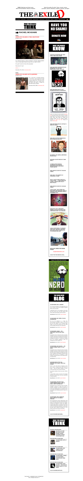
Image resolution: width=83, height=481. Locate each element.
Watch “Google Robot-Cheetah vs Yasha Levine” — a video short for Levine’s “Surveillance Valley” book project (58, 181)
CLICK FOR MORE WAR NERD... (56, 414)
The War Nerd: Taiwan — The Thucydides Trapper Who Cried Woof (57, 332)
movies (17, 35)
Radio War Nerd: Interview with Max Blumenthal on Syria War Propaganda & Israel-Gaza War (58, 68)
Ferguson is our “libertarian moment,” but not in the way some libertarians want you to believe (57, 209)
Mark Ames (23, 19)
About (52, 19)
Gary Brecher (52, 314)
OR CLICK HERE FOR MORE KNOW (57, 249)
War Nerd (18, 19)
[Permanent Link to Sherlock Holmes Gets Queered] (22, 83)
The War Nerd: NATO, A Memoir (56, 304)
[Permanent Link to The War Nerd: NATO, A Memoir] (53, 442)
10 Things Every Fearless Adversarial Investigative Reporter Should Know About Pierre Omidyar (57, 165)
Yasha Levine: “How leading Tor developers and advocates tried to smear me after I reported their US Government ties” (58, 191)
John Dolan (42, 19)
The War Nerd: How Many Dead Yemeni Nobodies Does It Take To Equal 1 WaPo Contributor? (57, 382)
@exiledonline (62, 19)
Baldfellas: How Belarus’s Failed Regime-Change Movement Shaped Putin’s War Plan (60, 433)
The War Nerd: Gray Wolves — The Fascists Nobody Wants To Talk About (57, 347)
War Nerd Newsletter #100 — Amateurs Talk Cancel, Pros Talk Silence (57, 363)
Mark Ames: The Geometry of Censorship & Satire (56, 176)
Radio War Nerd (59, 119)
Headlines (48, 19)
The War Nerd (60, 438)
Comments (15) (41, 85)
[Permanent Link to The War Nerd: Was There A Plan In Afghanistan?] (53, 450)
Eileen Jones (35, 19)
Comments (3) (62, 410)
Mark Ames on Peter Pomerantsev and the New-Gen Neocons (58, 139)
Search (56, 19)
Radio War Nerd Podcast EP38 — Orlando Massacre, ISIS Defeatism (58, 90)
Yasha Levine (29, 19)
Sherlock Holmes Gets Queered (26, 74)
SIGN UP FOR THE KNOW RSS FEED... (57, 254)
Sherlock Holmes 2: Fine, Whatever (27, 37)
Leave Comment (63, 314)
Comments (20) (28, 69)
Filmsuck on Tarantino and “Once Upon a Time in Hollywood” (57, 55)
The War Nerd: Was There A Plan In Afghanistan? (60, 449)
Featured (52, 429)
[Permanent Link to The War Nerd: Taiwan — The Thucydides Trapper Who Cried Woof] (53, 457)
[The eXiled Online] (42, 18)
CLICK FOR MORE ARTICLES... (56, 470)
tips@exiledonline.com (58, 251)
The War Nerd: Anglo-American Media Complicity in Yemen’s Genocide (57, 397)
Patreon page (55, 120)
